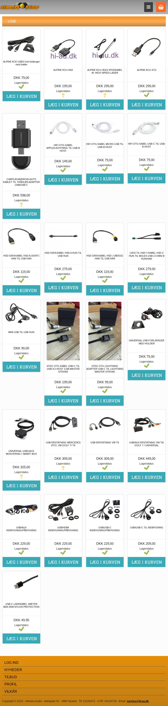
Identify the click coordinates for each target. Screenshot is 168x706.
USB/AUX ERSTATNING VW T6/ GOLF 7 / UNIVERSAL (146, 444)
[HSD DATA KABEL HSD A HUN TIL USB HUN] (63, 236)
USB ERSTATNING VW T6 (105, 442)
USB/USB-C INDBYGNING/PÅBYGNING (105, 529)
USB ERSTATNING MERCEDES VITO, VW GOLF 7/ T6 (63, 444)
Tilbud (10, 677)
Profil (10, 684)
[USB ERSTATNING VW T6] (104, 424)
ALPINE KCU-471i (146, 70)
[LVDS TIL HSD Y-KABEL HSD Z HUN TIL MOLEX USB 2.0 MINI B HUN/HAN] (146, 236)
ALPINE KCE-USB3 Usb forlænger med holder (21, 63)
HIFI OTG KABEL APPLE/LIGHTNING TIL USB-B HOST (63, 148)
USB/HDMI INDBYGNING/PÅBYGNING (63, 529)
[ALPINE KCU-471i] (146, 47)
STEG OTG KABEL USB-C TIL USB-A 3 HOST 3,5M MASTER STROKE (63, 369)
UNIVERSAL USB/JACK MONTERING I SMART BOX (21, 452)
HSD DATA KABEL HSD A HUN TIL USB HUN (63, 254)
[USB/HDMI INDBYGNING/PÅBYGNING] (63, 509)
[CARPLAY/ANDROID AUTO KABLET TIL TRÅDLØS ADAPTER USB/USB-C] (21, 144)
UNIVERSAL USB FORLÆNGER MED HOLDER (146, 342)
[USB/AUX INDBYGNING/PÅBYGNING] (21, 509)
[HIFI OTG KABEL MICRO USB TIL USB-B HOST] (104, 127)
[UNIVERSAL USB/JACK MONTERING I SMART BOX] (21, 428)
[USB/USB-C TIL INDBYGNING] (146, 509)
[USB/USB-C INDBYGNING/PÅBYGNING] (104, 509)
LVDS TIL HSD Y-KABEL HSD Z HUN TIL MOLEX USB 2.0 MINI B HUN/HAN (146, 256)
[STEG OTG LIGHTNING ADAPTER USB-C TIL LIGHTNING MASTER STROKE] (104, 331)
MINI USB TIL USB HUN (21, 332)
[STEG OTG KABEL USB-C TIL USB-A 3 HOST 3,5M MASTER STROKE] (63, 331)
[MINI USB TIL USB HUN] (21, 314)
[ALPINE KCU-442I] (63, 47)
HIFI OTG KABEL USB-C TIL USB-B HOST (146, 145)
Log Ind (11, 662)
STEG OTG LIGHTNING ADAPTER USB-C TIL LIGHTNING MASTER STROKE (105, 369)
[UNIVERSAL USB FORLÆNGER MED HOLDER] (146, 318)
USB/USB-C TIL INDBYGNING (146, 527)
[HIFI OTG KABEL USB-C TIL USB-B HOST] (146, 127)
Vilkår (10, 691)
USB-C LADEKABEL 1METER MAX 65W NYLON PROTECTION (21, 605)
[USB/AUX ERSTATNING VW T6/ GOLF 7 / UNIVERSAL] (146, 424)
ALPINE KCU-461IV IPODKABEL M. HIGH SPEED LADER (104, 71)
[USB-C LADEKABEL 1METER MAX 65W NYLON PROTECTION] (21, 586)
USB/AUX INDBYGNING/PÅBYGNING (21, 529)
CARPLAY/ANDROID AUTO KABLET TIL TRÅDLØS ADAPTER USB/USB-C (21, 182)
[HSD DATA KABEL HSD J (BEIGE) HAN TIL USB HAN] (104, 237)
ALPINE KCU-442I (63, 70)
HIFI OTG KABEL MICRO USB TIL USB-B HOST (104, 145)
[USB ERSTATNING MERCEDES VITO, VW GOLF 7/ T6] (63, 424)
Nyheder (13, 670)
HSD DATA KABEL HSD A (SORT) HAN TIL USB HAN (21, 257)
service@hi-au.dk (138, 701)
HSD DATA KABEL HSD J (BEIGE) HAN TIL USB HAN (104, 257)
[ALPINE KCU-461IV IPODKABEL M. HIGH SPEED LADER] (104, 47)
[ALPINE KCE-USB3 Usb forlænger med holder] (21, 43)
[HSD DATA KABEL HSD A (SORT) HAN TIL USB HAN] (21, 237)
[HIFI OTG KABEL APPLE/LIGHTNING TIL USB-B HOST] (63, 127)
